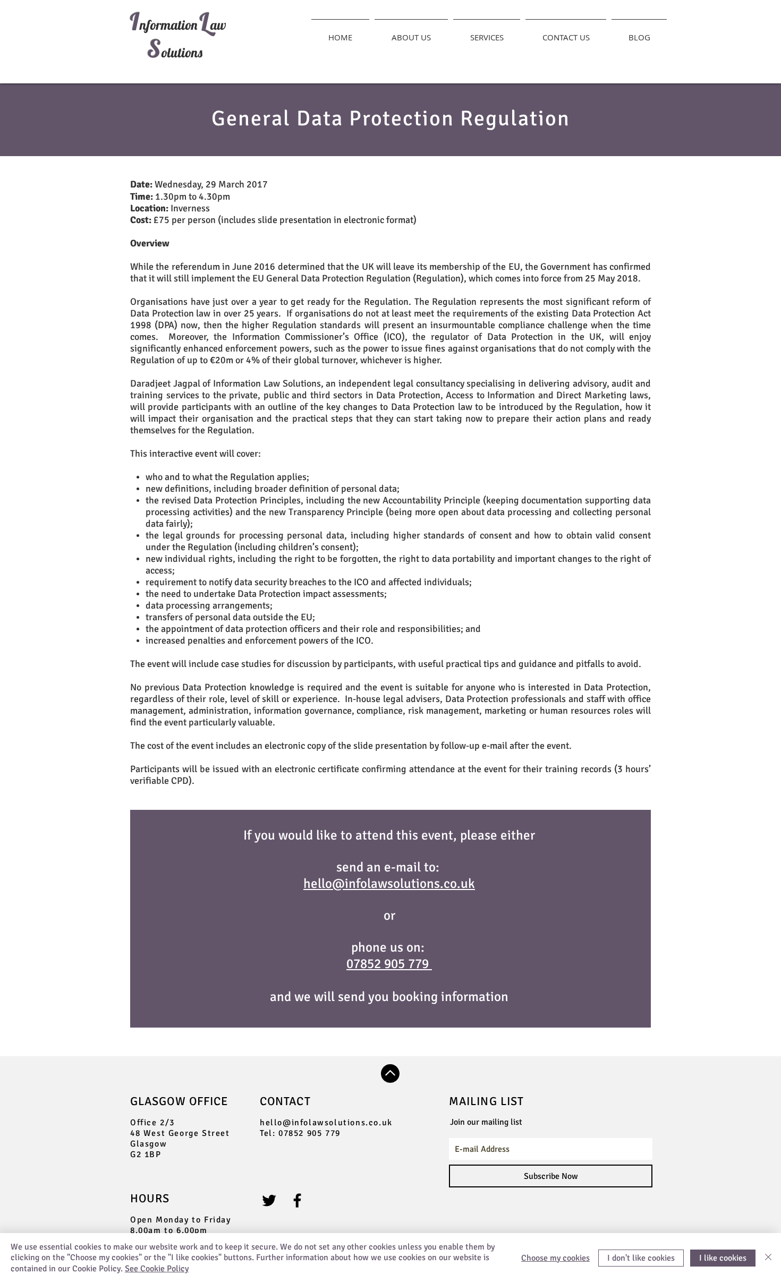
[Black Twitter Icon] (269, 1200)
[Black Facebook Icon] (297, 1200)
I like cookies (722, 1258)
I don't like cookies (641, 1258)
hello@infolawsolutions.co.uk (326, 1122)
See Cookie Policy (157, 1268)
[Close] (768, 1258)
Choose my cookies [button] (555, 1258)
